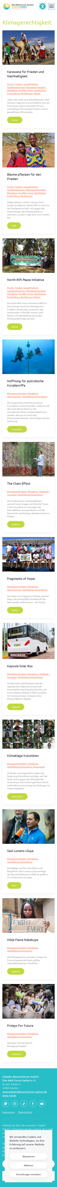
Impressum (8, 1112)
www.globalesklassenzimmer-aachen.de (24, 1091)
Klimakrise (12, 90)
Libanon (16, 524)
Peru (14, 885)
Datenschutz (25, 1112)
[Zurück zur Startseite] (18, 6)
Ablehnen (28, 1165)
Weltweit (16, 1054)
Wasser (37, 93)
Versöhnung (26, 93)
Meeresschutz (14, 396)
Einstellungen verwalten (28, 1174)
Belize (15, 610)
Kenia (15, 120)
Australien (17, 429)
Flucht (10, 84)
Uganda (15, 706)
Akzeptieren (28, 1156)
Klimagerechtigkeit (36, 87)
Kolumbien (17, 796)
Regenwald (38, 766)
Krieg (30, 90)
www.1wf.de (9, 1095)
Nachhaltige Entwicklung (34, 396)
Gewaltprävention (16, 87)
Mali (14, 225)
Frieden (18, 84)
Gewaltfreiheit (30, 84)
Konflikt (23, 90)
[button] (51, 6)
